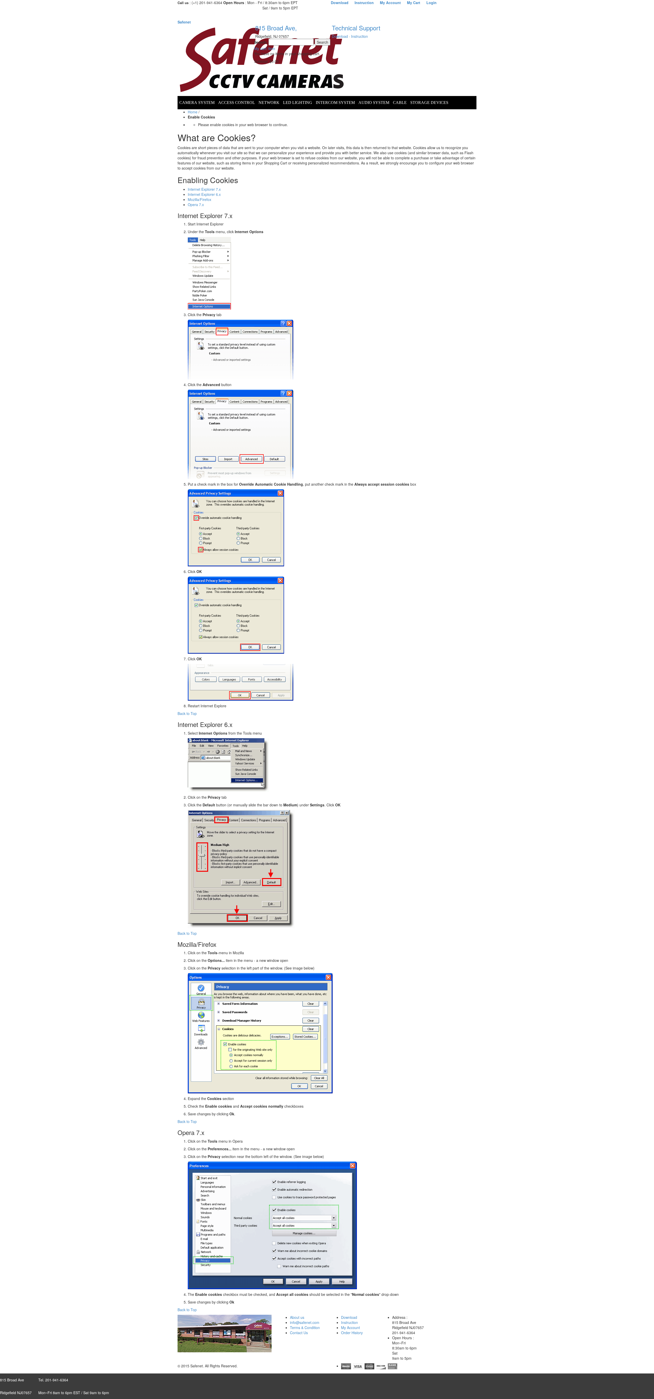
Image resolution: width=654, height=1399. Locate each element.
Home (192, 111)
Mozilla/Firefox (199, 199)
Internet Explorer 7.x (204, 189)
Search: (260, 42)
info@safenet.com (304, 1322)
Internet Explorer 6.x (204, 194)
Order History (352, 1332)
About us (297, 1317)
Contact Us (299, 1332)
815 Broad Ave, (276, 27)
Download (340, 36)
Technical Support (356, 27)
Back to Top (187, 713)
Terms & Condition (305, 1327)
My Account (350, 1327)
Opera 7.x (196, 204)
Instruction (359, 36)
